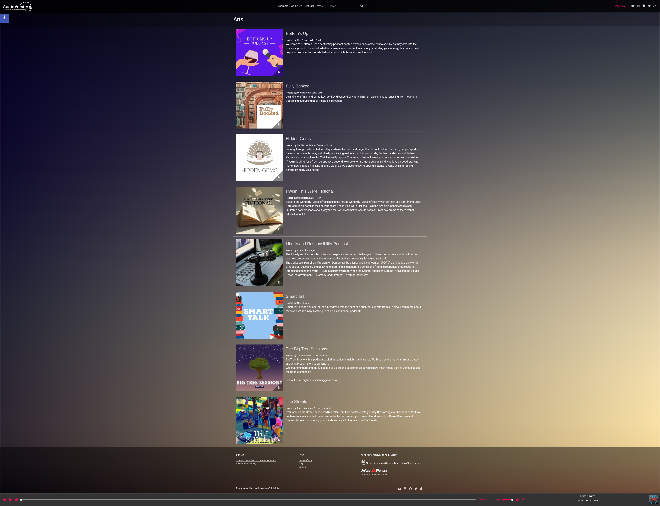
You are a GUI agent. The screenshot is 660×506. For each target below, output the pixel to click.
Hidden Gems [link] (298, 138)
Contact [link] (309, 6)
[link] (4, 18)
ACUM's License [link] (413, 463)
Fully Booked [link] (297, 86)
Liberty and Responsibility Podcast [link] (317, 243)
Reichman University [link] (246, 463)
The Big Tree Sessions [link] (306, 349)
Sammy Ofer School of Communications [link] (256, 460)
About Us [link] (296, 6)
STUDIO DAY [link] (273, 488)
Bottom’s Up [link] (297, 33)
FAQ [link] (301, 463)
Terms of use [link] (305, 460)
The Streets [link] (296, 401)
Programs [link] (282, 6)
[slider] (248, 499)
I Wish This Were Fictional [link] (310, 191)
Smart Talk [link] (295, 296)
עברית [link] (320, 6)
